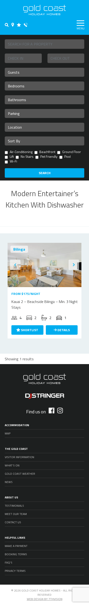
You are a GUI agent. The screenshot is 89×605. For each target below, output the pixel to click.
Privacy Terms (15, 571)
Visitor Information (19, 457)
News (9, 482)
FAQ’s (8, 562)
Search (45, 172)
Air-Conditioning (21, 152)
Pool (67, 157)
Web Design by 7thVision (44, 599)
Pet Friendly (48, 157)
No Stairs (27, 157)
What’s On (12, 465)
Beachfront (47, 152)
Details (63, 329)
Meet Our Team (16, 514)
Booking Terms (16, 554)
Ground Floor (71, 152)
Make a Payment (16, 546)
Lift (12, 157)
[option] (44, 265)
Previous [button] (15, 265)
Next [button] (74, 265)
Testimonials (14, 505)
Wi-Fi (13, 162)
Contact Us (13, 522)
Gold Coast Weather (20, 473)
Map (7, 433)
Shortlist (29, 329)
